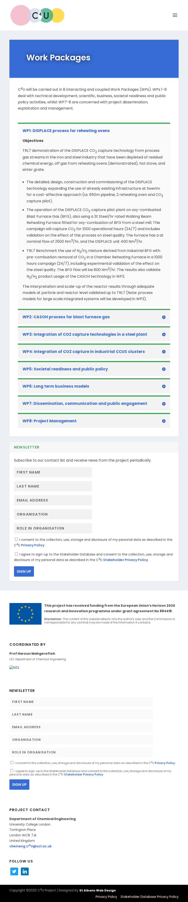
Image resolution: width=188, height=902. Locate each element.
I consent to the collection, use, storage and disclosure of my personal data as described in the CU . (95, 763)
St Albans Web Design (97, 890)
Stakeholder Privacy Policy (125, 560)
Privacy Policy (32, 545)
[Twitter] (14, 871)
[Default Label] (25, 871)
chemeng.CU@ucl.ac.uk (30, 846)
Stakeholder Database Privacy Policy (150, 896)
